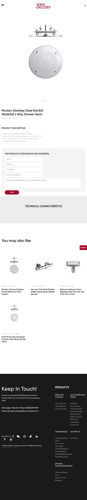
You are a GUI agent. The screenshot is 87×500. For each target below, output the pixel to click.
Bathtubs (58, 480)
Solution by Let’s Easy (10, 448)
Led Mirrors (75, 431)
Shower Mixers (75, 414)
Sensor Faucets (76, 417)
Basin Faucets (75, 406)
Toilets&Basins (61, 431)
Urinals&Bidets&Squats (63, 454)
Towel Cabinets (61, 409)
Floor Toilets (59, 443)
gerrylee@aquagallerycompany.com (23, 411)
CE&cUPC (73, 404)
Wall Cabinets (60, 406)
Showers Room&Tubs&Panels (63, 464)
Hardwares (74, 425)
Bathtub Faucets (76, 411)
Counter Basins (60, 451)
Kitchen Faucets (76, 409)
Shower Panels (60, 478)
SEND (12, 192)
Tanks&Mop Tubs (61, 457)
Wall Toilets (59, 446)
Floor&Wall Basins (61, 449)
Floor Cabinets (60, 404)
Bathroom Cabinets (59, 396)
